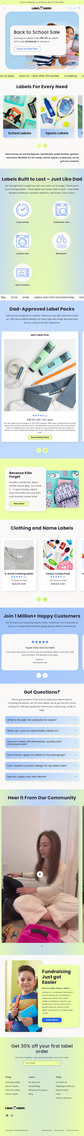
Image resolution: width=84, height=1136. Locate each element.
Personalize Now (40, 437)
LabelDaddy (23, 1130)
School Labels (12, 1086)
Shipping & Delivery (65, 1086)
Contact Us (61, 1082)
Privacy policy (59, 1130)
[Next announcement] (80, 2)
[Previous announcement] (4, 2)
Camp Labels (11, 1094)
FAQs (58, 1094)
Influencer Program (38, 1090)
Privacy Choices (63, 1098)
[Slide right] (45, 145)
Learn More (52, 1019)
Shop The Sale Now (27, 48)
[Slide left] (38, 145)
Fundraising (34, 1086)
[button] (4, 8)
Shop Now (19, 503)
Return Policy (62, 1090)
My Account (34, 1082)
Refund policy (47, 1130)
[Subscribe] (57, 1063)
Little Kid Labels (12, 1090)
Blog (31, 1094)
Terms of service (72, 1130)
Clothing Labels (12, 1082)
